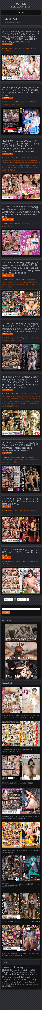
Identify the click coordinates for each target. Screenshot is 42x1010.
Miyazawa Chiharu (22, 396)
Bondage (7, 969)
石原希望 (6, 170)
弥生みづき (14, 403)
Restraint (37, 975)
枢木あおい (8, 51)
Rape (31, 974)
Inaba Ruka (5, 396)
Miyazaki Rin (26, 282)
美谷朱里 (12, 170)
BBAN (27, 457)
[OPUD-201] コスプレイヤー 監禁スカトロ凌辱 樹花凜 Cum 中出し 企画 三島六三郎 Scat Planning (20, 885)
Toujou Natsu (10, 284)
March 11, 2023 (7, 44)
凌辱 (10, 984)
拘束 (21, 984)
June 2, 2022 (6, 557)
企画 (6, 984)
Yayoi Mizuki (16, 401)
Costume (15, 970)
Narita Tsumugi (31, 165)
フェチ (14, 982)
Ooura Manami (15, 399)
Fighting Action (21, 102)
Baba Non (27, 158)
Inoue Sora (28, 160)
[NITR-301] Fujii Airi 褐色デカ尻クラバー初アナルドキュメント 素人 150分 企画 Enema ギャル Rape (21, 954)
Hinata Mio (33, 394)
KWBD (6, 165)
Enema (24, 972)
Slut (17, 977)
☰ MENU (21, 12)
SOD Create (10, 340)
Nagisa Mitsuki (6, 399)
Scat (4, 977)
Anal (20, 48)
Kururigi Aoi (33, 48)
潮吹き (30, 984)
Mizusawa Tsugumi (34, 396)
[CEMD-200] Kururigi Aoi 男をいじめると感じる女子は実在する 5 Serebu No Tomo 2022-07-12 (20, 501)
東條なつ (28, 284)
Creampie (29, 338)
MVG (3, 51)
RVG (32, 282)
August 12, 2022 (7, 390)
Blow (28, 968)
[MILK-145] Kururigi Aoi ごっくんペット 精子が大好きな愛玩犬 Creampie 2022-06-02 (21, 552)
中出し (31, 982)
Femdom (10, 48)
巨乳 (18, 984)
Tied (34, 977)
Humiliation (12, 974)
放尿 (24, 984)
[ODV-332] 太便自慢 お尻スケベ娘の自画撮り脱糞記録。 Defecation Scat (18, 784)
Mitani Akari (23, 165)
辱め (12, 986)
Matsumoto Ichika (14, 165)
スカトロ (7, 982)
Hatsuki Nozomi (25, 394)
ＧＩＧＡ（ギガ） (17, 104)
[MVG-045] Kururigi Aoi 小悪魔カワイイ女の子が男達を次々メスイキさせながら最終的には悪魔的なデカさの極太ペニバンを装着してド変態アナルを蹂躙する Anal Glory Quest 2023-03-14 (21, 36)
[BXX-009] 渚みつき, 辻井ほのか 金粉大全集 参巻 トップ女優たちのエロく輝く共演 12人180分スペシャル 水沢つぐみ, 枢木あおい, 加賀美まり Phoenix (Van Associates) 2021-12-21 (20, 382)
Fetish (10, 102)
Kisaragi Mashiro (29, 162)
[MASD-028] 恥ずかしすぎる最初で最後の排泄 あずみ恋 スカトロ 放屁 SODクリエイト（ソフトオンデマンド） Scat (20, 716)
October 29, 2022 (8, 275)
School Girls (12, 977)
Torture (6, 979)
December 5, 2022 (8, 219)
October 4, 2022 (7, 334)
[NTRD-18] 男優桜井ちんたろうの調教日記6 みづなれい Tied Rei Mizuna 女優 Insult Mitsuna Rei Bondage (20, 817)
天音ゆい (33, 167)
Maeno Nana (18, 282)
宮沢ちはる (7, 403)
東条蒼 (20, 403)
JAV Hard (21, 3)
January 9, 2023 (7, 154)
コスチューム (26, 980)
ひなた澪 (23, 401)
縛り (4, 986)
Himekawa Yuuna (10, 160)
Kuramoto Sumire (7, 459)
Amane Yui (20, 158)
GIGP (31, 102)
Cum (28, 970)
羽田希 (13, 406)
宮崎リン (22, 284)
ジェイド (34, 980)
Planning (23, 975)
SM (21, 977)
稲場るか (7, 406)
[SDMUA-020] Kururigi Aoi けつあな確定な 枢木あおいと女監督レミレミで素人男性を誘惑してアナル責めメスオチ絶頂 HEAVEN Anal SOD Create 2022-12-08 (21, 212)
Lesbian (22, 459)
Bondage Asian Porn (14, 279)
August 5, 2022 (7, 453)
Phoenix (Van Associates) (28, 399)
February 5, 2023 (8, 98)
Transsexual (16, 979)
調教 (8, 986)
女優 (14, 984)
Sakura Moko (6, 167)
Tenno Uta (13, 167)
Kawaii (16, 162)
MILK (3, 564)
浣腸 (27, 984)
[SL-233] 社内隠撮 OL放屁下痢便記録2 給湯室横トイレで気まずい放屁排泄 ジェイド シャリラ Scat (21, 750)
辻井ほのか (19, 406)
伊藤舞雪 (27, 167)
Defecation (17, 972)
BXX (18, 394)
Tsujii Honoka (8, 401)
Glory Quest (25, 48)
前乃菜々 (16, 284)
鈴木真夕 (9, 287)
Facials (33, 158)
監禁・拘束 (35, 984)
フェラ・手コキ (22, 982)
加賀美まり (30, 401)
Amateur (10, 968)
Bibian (32, 457)
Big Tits (23, 967)
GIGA (28, 102)
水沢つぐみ (33, 403)
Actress (5, 968)
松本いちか (9, 462)
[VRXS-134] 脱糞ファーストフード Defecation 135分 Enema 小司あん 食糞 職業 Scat (21, 851)
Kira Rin (21, 162)
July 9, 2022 (6, 506)
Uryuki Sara (20, 167)
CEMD (21, 510)
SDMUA (32, 223)
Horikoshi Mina (20, 160)
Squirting (28, 977)
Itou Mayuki (10, 162)
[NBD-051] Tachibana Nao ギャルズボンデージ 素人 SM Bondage (21, 921)
